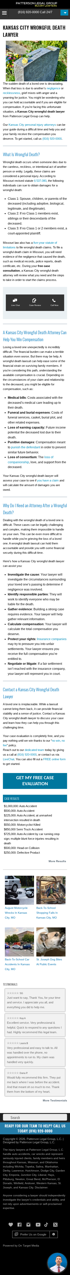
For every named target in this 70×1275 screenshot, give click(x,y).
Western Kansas (46, 1183)
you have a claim (48, 480)
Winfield (18, 1183)
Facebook (21, 1224)
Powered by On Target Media (21, 1245)
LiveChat (8, 759)
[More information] (54, 1234)
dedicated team (34, 750)
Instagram (29, 1224)
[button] (15, 302)
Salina (39, 1166)
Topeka (29, 1166)
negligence (53, 88)
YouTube (38, 1224)
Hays (51, 1174)
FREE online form (54, 759)
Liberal (42, 1174)
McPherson (49, 1179)
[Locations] (64, 12)
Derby (6, 1170)
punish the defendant (25, 447)
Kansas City (26, 1187)
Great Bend (33, 1179)
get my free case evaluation (35, 781)
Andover (30, 1183)
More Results (57, 861)
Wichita (19, 1166)
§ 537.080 (40, 180)
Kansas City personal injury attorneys (32, 124)
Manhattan (51, 1166)
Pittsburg (8, 1179)
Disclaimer (41, 1187)
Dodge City (47, 1170)
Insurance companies (51, 639)
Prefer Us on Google (33, 1234)
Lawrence (18, 1170)
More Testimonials (55, 1100)
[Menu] (4, 13)
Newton (20, 1179)
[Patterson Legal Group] (37, 4)
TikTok (47, 1224)
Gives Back (12, 1224)
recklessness (11, 93)
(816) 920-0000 (28, 12)
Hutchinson (32, 1170)
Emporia (14, 1174)
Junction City (28, 1174)
